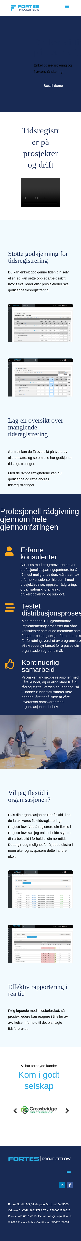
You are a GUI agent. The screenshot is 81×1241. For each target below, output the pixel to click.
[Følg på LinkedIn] (62, 1185)
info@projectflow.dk (60, 1216)
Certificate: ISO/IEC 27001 (52, 1222)
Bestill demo (53, 86)
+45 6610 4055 (27, 1216)
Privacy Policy (26, 1222)
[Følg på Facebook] (70, 1185)
